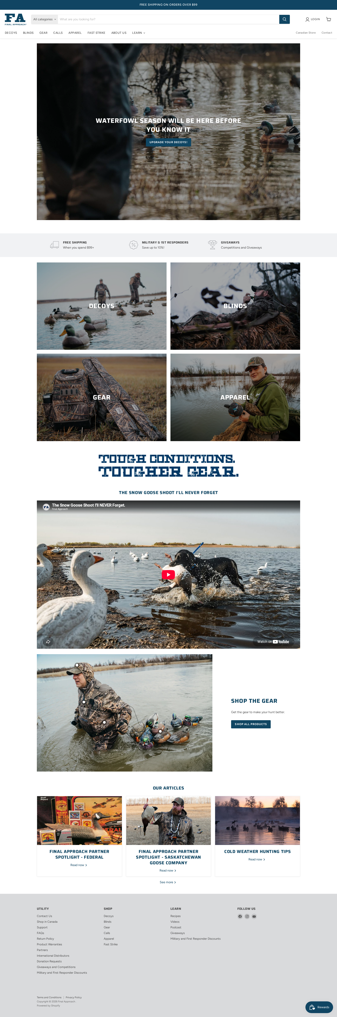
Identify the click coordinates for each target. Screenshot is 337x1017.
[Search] (284, 19)
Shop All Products (251, 724)
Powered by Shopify (48, 1005)
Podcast (175, 927)
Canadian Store (306, 32)
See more (167, 882)
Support (42, 927)
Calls (58, 33)
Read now (77, 865)
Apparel (75, 33)
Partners (42, 950)
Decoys (11, 33)
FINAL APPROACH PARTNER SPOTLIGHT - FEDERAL (79, 854)
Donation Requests (49, 961)
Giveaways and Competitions (56, 967)
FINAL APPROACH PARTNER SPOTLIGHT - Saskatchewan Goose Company (168, 857)
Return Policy (45, 938)
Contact (327, 32)
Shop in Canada (47, 921)
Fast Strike (97, 33)
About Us (119, 33)
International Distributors (53, 955)
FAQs (40, 933)
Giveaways (177, 933)
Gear (43, 33)
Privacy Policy (74, 997)
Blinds (28, 33)
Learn (137, 33)
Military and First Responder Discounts (62, 972)
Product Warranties (49, 944)
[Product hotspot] (77, 665)
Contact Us (44, 916)
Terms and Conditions (49, 997)
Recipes (175, 916)
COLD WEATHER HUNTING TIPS (257, 851)
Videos (174, 921)
